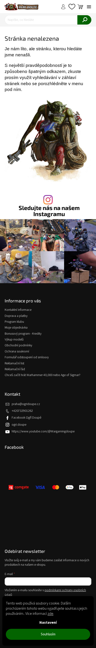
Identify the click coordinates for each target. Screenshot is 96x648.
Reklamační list (14, 363)
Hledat (84, 20)
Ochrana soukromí (17, 351)
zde (50, 613)
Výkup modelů (14, 339)
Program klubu (14, 321)
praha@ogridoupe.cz (26, 404)
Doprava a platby (16, 316)
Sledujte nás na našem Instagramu (49, 211)
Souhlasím (48, 634)
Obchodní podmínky (18, 345)
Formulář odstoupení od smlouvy (27, 357)
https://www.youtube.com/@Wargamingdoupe (43, 431)
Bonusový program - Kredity (23, 333)
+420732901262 (22, 411)
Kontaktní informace (18, 310)
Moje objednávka (16, 327)
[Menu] (89, 7)
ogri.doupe (19, 424)
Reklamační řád (15, 369)
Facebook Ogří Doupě (26, 417)
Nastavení (48, 622)
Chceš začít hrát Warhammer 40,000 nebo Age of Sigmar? (42, 375)
